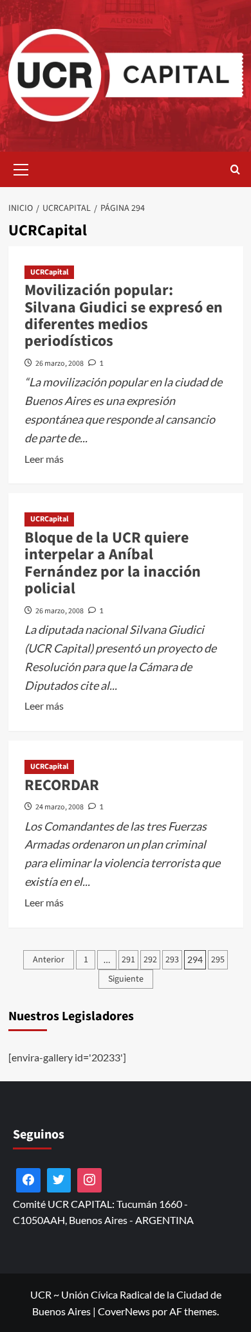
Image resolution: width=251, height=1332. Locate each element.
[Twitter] (59, 1180)
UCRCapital (49, 272)
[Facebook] (28, 1180)
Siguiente (126, 979)
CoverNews (124, 1311)
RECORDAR (61, 785)
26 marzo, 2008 (59, 363)
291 (128, 959)
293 (172, 959)
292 (150, 959)
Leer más (44, 459)
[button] (21, 168)
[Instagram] (89, 1180)
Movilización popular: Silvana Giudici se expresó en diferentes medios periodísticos (123, 315)
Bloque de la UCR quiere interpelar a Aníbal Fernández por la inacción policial (112, 563)
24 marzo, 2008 (59, 807)
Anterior (48, 959)
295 (218, 959)
